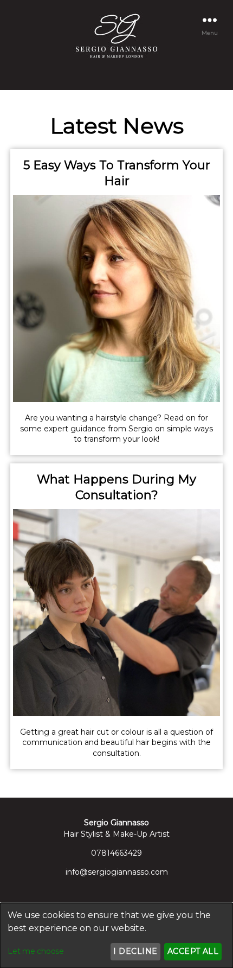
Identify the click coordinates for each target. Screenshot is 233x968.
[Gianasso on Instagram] (116, 76)
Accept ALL (193, 951)
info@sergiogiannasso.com (117, 872)
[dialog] (116, 935)
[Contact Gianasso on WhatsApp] (122, 76)
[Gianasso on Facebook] (111, 76)
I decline (135, 951)
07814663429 (116, 853)
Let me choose (36, 951)
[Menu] (210, 20)
